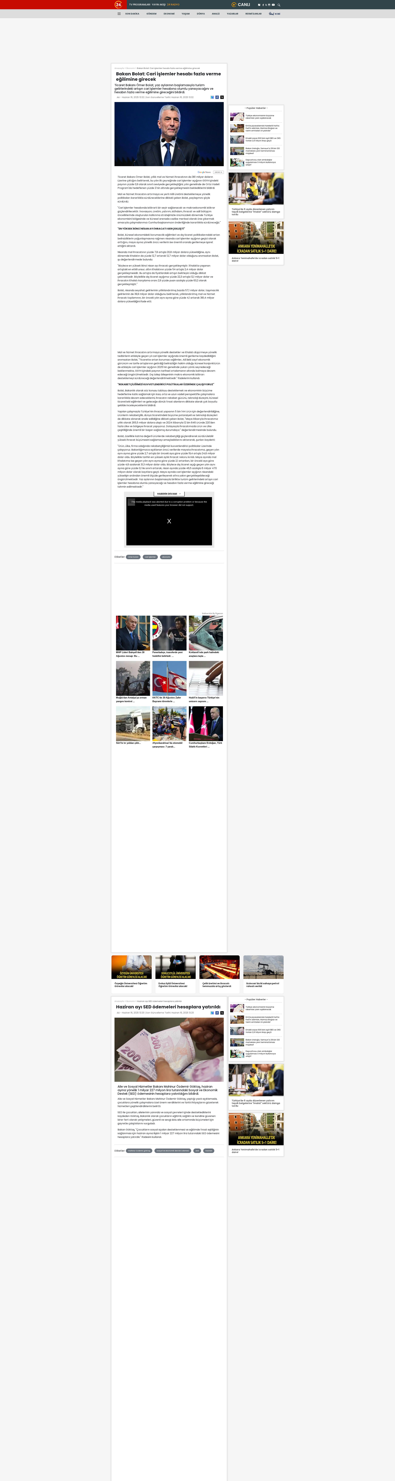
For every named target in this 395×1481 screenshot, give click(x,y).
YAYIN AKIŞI (159, 4)
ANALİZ (216, 13)
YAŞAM (186, 13)
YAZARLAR (232, 13)
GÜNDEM (151, 13)
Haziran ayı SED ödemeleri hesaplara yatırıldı (159, 1001)
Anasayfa (119, 68)
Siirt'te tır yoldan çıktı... (128, 743)
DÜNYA (201, 13)
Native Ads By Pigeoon (212, 613)
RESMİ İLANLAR (253, 13)
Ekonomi (130, 68)
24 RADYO (173, 4)
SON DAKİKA (132, 13)
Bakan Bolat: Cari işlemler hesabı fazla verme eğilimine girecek (168, 68)
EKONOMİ (169, 13)
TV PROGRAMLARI (139, 4)
